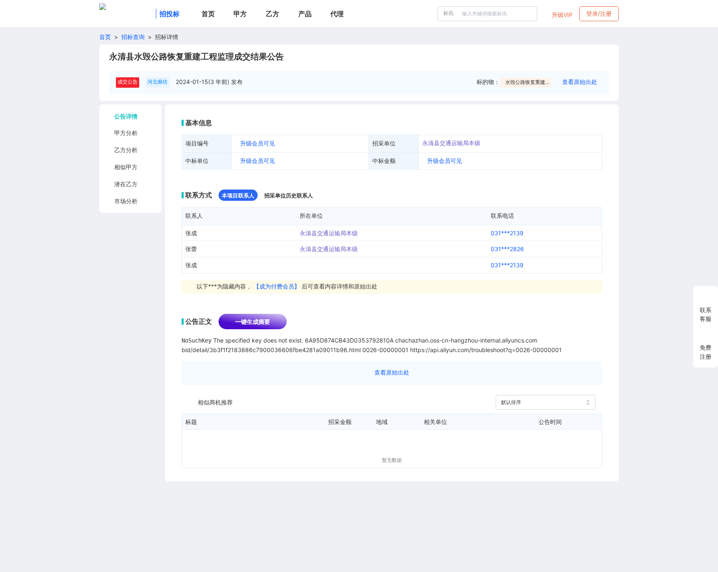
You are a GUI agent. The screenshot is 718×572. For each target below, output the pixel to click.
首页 (105, 36)
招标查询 (133, 36)
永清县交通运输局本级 (451, 142)
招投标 (170, 14)
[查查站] (125, 13)
